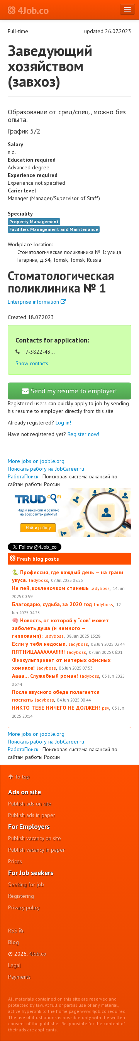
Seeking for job (26, 884)
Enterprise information (34, 301)
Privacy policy (24, 907)
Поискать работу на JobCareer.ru (46, 468)
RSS (13, 930)
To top (21, 776)
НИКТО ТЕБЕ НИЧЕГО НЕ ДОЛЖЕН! (56, 707)
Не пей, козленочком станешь (50, 588)
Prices (15, 861)
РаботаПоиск (23, 476)
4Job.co (37, 953)
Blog (13, 942)
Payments (19, 976)
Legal (14, 965)
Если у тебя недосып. (39, 643)
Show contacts (31, 363)
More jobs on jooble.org (36, 461)
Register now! (83, 434)
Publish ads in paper (31, 815)
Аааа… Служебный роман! (45, 675)
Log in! (63, 422)
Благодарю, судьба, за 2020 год (52, 604)
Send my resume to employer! (73, 390)
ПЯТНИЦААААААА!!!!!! (38, 651)
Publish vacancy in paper (36, 849)
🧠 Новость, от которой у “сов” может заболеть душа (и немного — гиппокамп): (60, 628)
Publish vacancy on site (34, 838)
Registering (21, 895)
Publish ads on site (29, 803)
